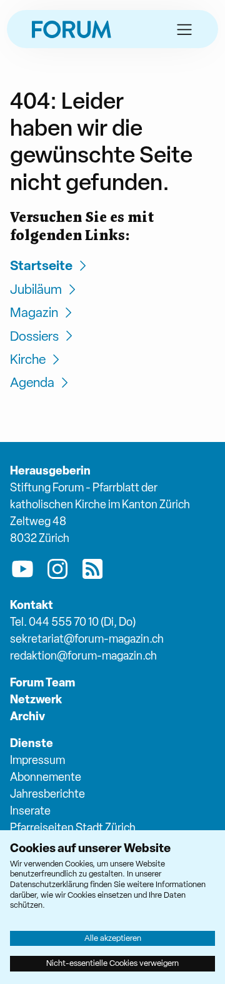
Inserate (30, 810)
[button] (184, 29)
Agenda (32, 382)
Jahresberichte (47, 793)
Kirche (28, 359)
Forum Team (42, 682)
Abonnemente (45, 777)
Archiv (27, 716)
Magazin (34, 312)
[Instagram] (57, 571)
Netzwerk (36, 699)
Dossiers (34, 336)
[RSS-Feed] (92, 571)
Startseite (41, 265)
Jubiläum (36, 289)
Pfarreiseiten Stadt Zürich (73, 827)
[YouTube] (22, 571)
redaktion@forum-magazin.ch (83, 655)
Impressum (37, 760)
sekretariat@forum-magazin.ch (87, 638)
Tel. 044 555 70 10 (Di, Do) (73, 622)
